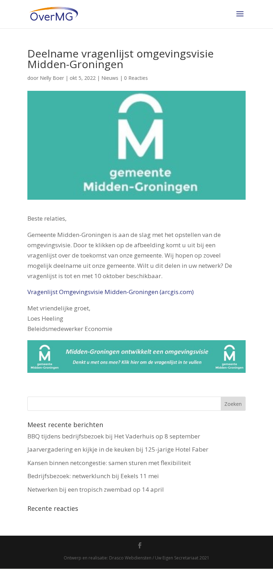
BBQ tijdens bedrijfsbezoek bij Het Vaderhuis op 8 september (113, 436)
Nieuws (109, 77)
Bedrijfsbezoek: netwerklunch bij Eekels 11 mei (93, 476)
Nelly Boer (52, 77)
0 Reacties (136, 77)
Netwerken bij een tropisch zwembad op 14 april (95, 489)
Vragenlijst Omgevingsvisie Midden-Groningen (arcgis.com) (110, 292)
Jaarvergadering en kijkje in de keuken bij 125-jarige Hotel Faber (117, 449)
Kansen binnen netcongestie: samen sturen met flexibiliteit (109, 463)
